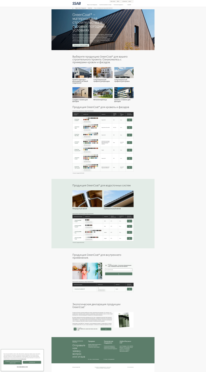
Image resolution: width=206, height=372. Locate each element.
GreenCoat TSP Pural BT (77, 167)
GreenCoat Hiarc (77, 127)
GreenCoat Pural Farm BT (77, 150)
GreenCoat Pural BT (77, 142)
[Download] (118, 273)
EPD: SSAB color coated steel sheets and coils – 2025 (87, 329)
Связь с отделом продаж (94, 359)
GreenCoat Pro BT (77, 158)
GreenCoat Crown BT (77, 120)
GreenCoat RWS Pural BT (78, 226)
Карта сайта (109, 367)
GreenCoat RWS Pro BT (78, 221)
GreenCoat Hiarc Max (77, 135)
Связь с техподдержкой (109, 359)
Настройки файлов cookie (22, 366)
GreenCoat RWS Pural (78, 238)
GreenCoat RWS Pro (78, 232)
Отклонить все (32, 362)
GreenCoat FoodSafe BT (80, 289)
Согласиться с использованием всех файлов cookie (12, 362)
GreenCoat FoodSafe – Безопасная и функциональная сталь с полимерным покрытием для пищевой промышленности (119, 266)
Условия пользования (99, 368)
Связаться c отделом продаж (81, 45)
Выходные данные (107, 368)
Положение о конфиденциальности (100, 367)
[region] (22, 360)
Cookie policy (23, 359)
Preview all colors (87, 121)
